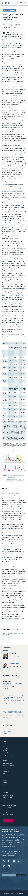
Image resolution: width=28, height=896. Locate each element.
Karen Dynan (6, 700)
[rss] (4, 866)
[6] (20, 263)
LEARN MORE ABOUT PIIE (9, 846)
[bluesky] (9, 866)
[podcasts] (19, 861)
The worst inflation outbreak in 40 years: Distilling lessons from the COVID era (13, 697)
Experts (5, 792)
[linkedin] (9, 861)
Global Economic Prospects (9, 805)
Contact (5, 750)
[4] (11, 197)
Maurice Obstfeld (7, 686)
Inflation (5, 733)
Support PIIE (7, 820)
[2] (20, 127)
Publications (6, 775)
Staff (4, 746)
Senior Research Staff (8, 795)
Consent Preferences (8, 855)
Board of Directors (7, 743)
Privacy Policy (7, 893)
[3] (5, 181)
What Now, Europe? (8, 814)
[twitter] (4, 861)
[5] (6, 220)
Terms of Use (13, 893)
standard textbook (11, 87)
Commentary (6, 778)
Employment (6, 748)
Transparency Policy (8, 755)
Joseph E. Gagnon (7, 24)
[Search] (21, 2)
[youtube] (14, 861)
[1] (11, 56)
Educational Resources (8, 787)
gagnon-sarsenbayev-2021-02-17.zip (13, 633)
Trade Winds (6, 812)
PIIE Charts (5, 784)
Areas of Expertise (7, 763)
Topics (5, 760)
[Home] (6, 3)
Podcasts (5, 780)
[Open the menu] (25, 2)
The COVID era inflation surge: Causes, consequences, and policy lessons (12, 712)
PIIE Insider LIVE (7, 807)
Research (6, 771)
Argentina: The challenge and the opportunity (12, 684)
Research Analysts (7, 797)
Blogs (4, 773)
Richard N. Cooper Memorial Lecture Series (13, 810)
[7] (12, 270)
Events (5, 803)
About (5, 741)
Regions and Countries (8, 765)
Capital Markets (7, 731)
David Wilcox (18, 700)
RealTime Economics (9, 10)
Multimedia (5, 782)
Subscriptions (6, 752)
